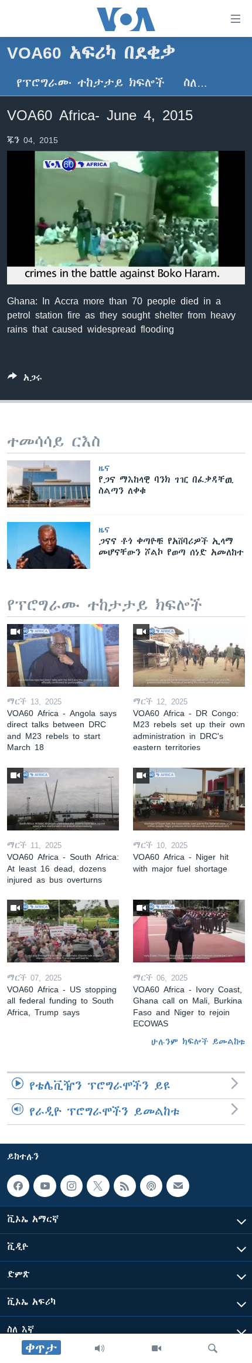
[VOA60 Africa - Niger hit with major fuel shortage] (189, 799)
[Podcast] (151, 1186)
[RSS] (125, 1186)
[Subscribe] (177, 1186)
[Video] (156, 1348)
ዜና (104, 468)
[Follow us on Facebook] (18, 1186)
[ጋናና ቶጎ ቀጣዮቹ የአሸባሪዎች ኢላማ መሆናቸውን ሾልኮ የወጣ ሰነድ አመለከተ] (48, 545)
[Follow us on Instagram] (71, 1186)
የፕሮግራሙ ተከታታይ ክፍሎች (90, 83)
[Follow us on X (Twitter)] (98, 1186)
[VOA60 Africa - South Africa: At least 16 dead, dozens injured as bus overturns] (63, 799)
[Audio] (99, 1348)
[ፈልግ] (212, 1348)
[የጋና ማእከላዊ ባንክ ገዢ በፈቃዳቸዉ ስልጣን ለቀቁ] (48, 483)
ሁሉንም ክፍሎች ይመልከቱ (198, 1041)
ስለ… (195, 83)
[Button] (25, 380)
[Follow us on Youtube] (44, 1186)
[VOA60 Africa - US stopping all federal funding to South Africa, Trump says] (63, 931)
